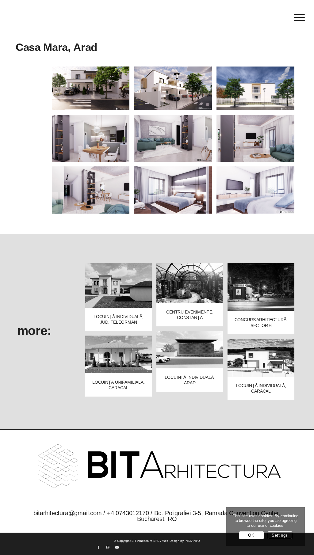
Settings (280, 535)
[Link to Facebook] (98, 547)
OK (251, 535)
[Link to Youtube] (116, 547)
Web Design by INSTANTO (181, 540)
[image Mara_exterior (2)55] (175, 91)
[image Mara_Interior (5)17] (175, 192)
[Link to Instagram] (107, 547)
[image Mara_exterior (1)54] (93, 91)
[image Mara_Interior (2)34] (175, 140)
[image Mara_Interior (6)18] (257, 192)
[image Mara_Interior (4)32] (93, 192)
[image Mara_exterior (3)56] (257, 91)
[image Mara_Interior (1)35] (93, 140)
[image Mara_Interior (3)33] (257, 141)
